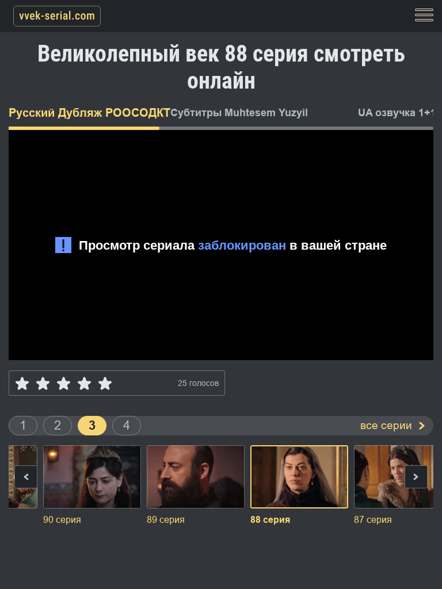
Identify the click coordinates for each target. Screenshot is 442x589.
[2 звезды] (43, 383)
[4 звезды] (84, 383)
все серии (386, 425)
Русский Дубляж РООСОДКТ (81, 112)
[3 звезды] (63, 383)
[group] (92, 486)
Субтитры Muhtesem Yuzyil (239, 112)
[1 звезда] (22, 383)
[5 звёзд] (105, 383)
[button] (416, 478)
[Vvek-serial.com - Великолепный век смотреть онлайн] (57, 16)
